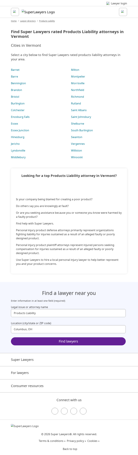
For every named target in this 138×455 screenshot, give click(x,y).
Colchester (18, 110)
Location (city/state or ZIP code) (31, 323)
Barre (14, 76)
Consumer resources (27, 386)
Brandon (16, 90)
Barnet (15, 69)
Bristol (15, 96)
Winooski (77, 157)
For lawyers (20, 372)
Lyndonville (18, 150)
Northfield (77, 90)
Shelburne (77, 123)
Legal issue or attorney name (29, 307)
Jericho (15, 143)
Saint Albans (79, 110)
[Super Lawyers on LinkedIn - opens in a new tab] (83, 411)
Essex (14, 123)
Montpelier (78, 76)
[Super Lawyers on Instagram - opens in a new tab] (64, 411)
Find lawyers (68, 341)
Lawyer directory (28, 21)
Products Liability (47, 21)
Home (14, 21)
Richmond (77, 96)
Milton (75, 69)
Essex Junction (20, 130)
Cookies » (93, 441)
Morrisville (77, 83)
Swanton (76, 137)
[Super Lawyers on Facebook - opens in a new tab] (54, 411)
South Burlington (82, 130)
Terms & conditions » (52, 441)
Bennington (18, 83)
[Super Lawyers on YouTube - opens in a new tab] (73, 411)
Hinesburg (17, 137)
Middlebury (18, 157)
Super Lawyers (22, 359)
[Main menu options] (15, 12)
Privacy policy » (76, 441)
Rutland (76, 103)
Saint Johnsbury (81, 117)
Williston (76, 150)
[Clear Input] (122, 313)
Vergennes (78, 143)
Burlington (18, 103)
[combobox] (68, 313)
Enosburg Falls (20, 117)
